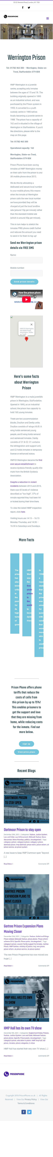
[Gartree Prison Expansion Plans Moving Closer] (26, 897)
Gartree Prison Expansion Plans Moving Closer (22, 897)
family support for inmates (32, 944)
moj (34, 946)
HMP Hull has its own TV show (22, 999)
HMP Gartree (14, 946)
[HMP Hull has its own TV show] (26, 999)
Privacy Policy (31, 1099)
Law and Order (9, 837)
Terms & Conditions (25, 1103)
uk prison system (21, 847)
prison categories (22, 1043)
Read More (8, 864)
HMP (33, 1040)
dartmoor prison (9, 845)
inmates (12, 1043)
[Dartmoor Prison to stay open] (26, 800)
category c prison (36, 842)
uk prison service (20, 949)
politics (27, 840)
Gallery (30, 800)
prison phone (32, 939)
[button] (26, 339)
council (19, 944)
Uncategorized (35, 840)
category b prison (23, 842)
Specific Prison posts (22, 941)
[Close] (31, 324)
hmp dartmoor (21, 845)
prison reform (41, 845)
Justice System (41, 834)
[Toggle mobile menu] (47, 18)
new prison (41, 946)
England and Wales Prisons (39, 1033)
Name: (13, 255)
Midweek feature (35, 837)
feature (32, 834)
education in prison (24, 1040)
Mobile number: (17, 268)
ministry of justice (25, 946)
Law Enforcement (21, 837)
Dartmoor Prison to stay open (22, 800)
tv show (32, 1043)
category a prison (10, 842)
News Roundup (18, 840)
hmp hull (39, 1040)
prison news (31, 845)
